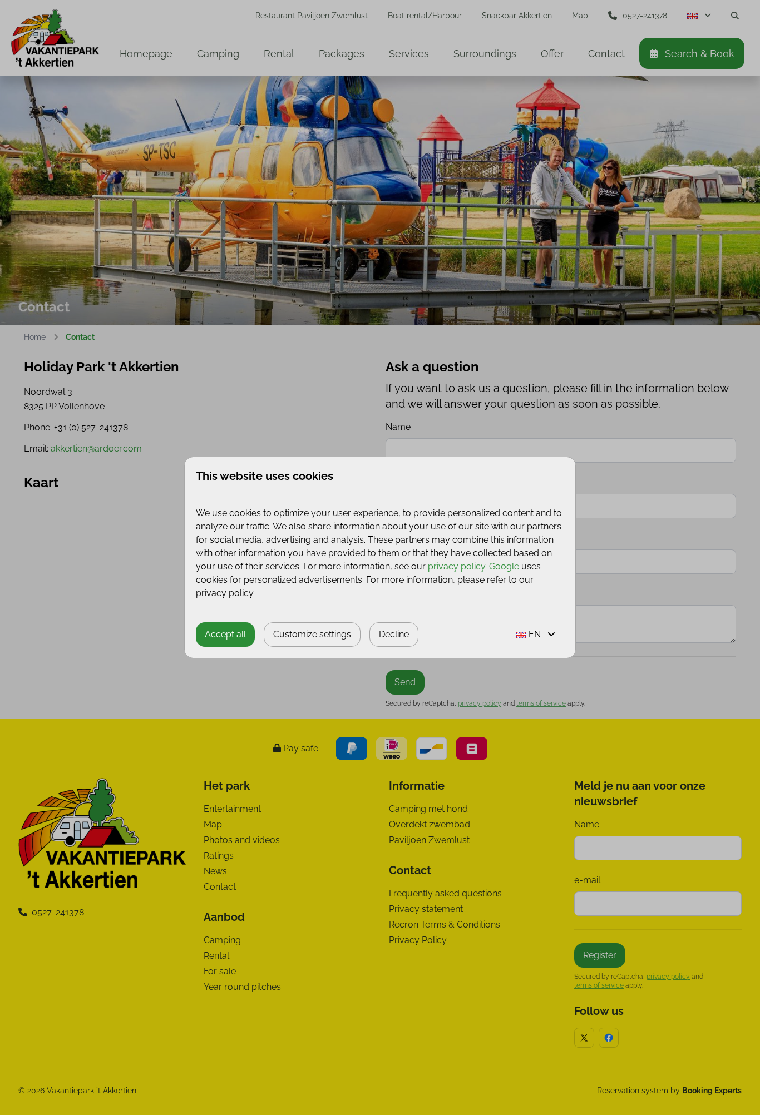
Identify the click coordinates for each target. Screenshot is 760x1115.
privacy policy (456, 566)
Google (504, 566)
